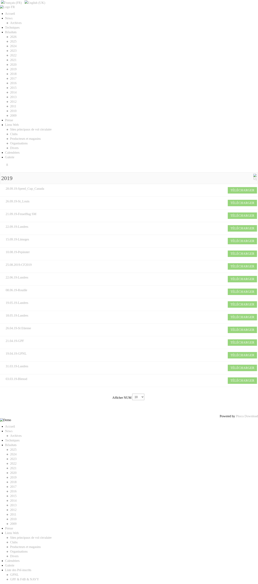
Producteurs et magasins (25, 138)
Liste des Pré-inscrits (18, 570)
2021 (13, 60)
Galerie (9, 157)
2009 (13, 115)
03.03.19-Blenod (16, 379)
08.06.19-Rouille (16, 290)
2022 (13, 55)
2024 (13, 46)
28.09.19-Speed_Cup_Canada (25, 188)
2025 (13, 41)
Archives (16, 23)
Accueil (10, 13)
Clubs (14, 134)
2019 (13, 69)
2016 (13, 83)
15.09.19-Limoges (17, 239)
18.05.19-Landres (17, 315)
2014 (13, 92)
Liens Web (12, 124)
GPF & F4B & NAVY (24, 579)
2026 (13, 36)
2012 (13, 101)
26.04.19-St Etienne (18, 328)
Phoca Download (247, 416)
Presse (9, 120)
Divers (14, 148)
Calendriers (12, 152)
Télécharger (242, 190)
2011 (13, 106)
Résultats (11, 32)
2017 (13, 78)
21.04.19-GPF (15, 341)
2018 (13, 74)
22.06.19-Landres (17, 277)
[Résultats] (255, 177)
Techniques (12, 27)
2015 (13, 87)
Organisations (19, 143)
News (8, 18)
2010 (13, 111)
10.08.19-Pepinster (18, 252)
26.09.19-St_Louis (17, 201)
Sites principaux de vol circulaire (31, 129)
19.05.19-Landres (17, 302)
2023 (13, 50)
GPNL (14, 574)
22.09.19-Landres (17, 226)
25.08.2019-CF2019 (19, 264)
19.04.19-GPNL (16, 353)
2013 (13, 97)
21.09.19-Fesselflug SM (21, 214)
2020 (13, 64)
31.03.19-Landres (17, 366)
